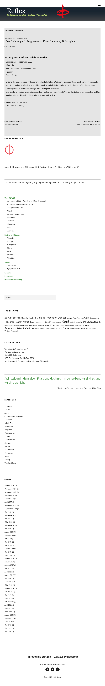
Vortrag (20, 31)
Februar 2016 (9, 588)
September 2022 (10, 509)
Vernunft (92, 328)
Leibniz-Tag (8, 423)
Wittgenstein (14, 331)
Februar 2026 (9, 486)
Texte (9, 251)
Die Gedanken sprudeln (13, 123)
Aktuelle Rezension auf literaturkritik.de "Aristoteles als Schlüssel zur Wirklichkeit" (41, 167)
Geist (86, 318)
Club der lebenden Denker (51, 317)
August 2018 (9, 549)
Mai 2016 (7, 579)
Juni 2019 (8, 539)
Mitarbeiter (11, 224)
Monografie (8, 426)
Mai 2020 (7, 529)
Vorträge (10, 241)
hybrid (53, 322)
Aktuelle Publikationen (15, 214)
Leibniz (72, 322)
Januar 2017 (9, 575)
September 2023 (10, 495)
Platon (86, 325)
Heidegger (39, 322)
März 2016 (8, 585)
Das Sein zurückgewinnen (14, 352)
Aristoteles (27, 318)
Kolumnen (10, 255)
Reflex (20, 328)
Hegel (31, 322)
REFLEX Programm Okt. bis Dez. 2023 (89, 123)
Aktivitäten (11, 218)
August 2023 (9, 499)
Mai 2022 (7, 512)
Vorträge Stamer (10, 463)
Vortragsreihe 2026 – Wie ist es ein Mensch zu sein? (26, 201)
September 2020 (10, 525)
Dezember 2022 (10, 505)
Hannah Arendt (22, 322)
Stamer (66, 328)
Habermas (9, 322)
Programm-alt (9, 433)
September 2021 (10, 515)
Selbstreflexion (50, 328)
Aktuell (9, 31)
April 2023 (8, 502)
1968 (6, 318)
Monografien (11, 245)
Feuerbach (80, 318)
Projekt (7, 436)
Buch (34, 318)
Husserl (47, 322)
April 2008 (8, 598)
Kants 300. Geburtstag (12, 355)
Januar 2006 (9, 615)
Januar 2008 (9, 602)
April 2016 (8, 582)
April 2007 (8, 605)
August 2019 (9, 535)
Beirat (9, 227)
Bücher (9, 248)
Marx (83, 321)
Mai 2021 (7, 519)
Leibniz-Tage (11, 265)
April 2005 (8, 622)
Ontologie (34, 325)
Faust (74, 318)
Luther (78, 322)
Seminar (58, 328)
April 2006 (8, 608)
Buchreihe (10, 231)
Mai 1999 (7, 628)
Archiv (6, 413)
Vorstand (10, 221)
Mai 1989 (7, 632)
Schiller (42, 328)
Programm (10, 328)
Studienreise (75, 328)
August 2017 (9, 565)
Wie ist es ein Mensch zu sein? (16, 349)
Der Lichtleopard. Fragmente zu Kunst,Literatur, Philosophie (26, 361)
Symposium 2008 (13, 269)
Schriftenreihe (9, 440)
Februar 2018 (9, 558)
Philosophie (57, 325)
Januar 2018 (9, 562)
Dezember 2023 (10, 492)
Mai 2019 (7, 542)
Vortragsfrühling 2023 (15, 208)
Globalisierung (94, 318)
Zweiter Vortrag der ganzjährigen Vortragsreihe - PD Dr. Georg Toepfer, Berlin (44, 182)
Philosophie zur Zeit (71, 325)
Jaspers (58, 322)
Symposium (8, 453)
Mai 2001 (7, 625)
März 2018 (8, 555)
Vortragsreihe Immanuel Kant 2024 (20, 204)
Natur (11, 325)
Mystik (6, 325)
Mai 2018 (7, 552)
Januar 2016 (9, 592)
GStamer (11, 47)
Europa (69, 318)
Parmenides (43, 325)
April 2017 (8, 572)
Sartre (37, 328)
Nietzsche (26, 325)
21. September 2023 (21, 38)
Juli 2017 (7, 569)
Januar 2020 (9, 532)
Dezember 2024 (10, 489)
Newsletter (17, 325)
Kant (65, 321)
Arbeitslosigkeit (15, 318)
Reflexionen (28, 328)
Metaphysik (93, 321)
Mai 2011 (7, 595)
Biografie (10, 238)
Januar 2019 (9, 545)
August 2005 (9, 618)
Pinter (79, 325)
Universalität (84, 328)
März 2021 (8, 522)
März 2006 (8, 612)
